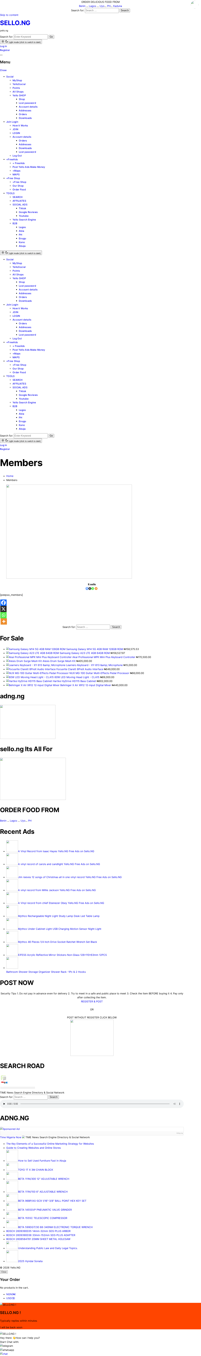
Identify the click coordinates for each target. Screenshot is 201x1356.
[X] (89, 588)
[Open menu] (1, 55)
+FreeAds (12, 159)
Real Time (16, 1089)
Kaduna (117, 6)
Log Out (17, 155)
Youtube (24, 215)
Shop (22, 99)
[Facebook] (87, 588)
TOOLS (10, 193)
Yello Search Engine (24, 219)
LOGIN (16, 133)
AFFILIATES (19, 200)
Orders (23, 114)
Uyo (102, 6)
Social (10, 76)
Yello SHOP (19, 95)
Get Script (8, 1089)
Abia (21, 230)
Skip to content (9, 14)
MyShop (17, 80)
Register (5, 50)
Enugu (22, 238)
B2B (15, 223)
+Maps (17, 170)
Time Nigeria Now (11, 1137)
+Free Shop (13, 178)
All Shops (18, 91)
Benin (82, 6)
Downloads (25, 118)
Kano (22, 242)
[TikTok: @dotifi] (194, 5)
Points (16, 87)
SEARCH (18, 197)
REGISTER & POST (92, 1001)
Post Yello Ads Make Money (29, 166)
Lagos (92, 6)
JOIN (15, 129)
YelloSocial (19, 84)
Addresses (25, 110)
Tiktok (22, 208)
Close (3, 70)
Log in (3, 46)
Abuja (22, 245)
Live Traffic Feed (17, 1077)
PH (109, 6)
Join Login (12, 121)
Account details (28, 106)
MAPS (16, 174)
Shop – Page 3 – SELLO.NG (12, 1085)
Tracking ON (26, 1089)
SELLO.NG (15, 23)
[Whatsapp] (92, 588)
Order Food (19, 189)
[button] (6, 1345)
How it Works (20, 125)
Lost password (27, 102)
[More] (96, 588)
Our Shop (18, 185)
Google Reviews (28, 212)
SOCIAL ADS (20, 204)
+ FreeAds (19, 163)
